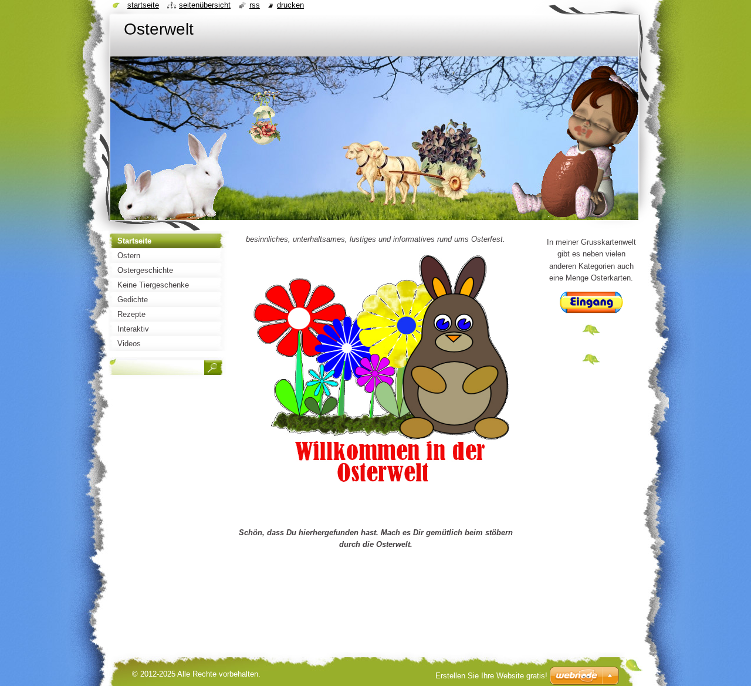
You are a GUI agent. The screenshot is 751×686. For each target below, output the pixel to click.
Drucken (290, 5)
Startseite (143, 5)
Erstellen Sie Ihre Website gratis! (491, 675)
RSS (254, 5)
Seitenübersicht (205, 5)
